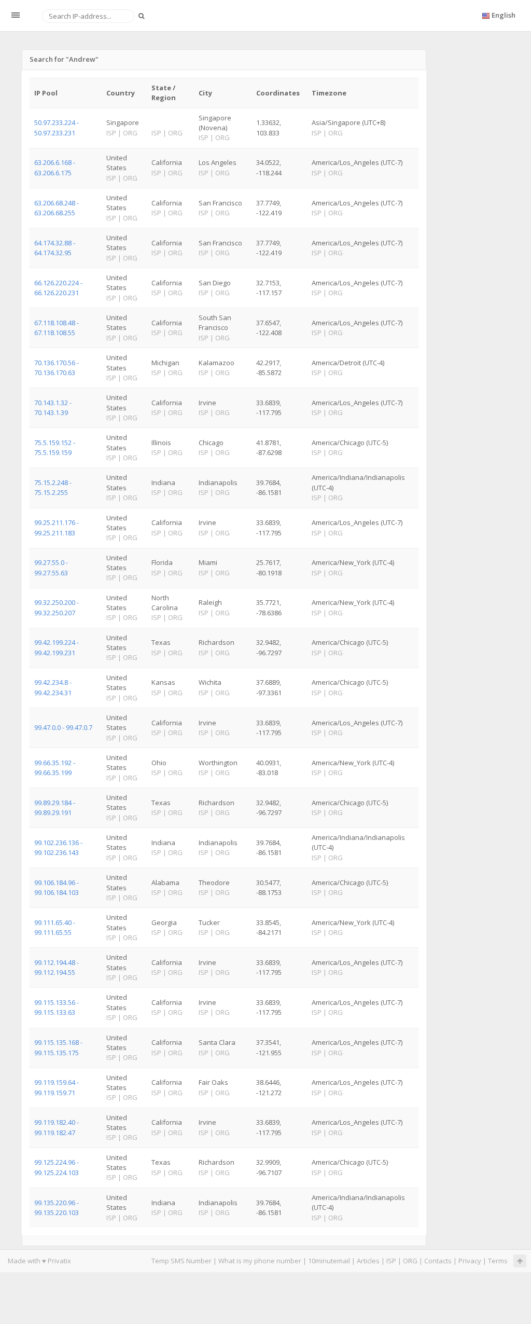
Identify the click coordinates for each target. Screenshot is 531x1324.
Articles (368, 1260)
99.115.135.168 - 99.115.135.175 (58, 1047)
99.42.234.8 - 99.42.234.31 (53, 687)
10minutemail (329, 1260)
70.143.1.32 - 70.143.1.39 (53, 407)
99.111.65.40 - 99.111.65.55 (54, 927)
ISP (391, 1260)
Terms (498, 1260)
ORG (410, 1260)
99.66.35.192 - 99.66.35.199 (54, 767)
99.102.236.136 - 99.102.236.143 (58, 847)
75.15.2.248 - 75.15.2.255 (53, 487)
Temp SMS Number (181, 1260)
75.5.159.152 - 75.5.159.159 (54, 447)
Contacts (438, 1260)
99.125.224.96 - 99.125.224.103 (56, 1167)
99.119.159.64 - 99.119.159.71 (56, 1087)
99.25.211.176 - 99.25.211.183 (56, 527)
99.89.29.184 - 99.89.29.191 (54, 807)
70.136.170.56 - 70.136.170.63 (56, 367)
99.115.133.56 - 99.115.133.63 (56, 1007)
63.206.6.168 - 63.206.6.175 (54, 167)
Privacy (469, 1260)
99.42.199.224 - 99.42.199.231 (56, 647)
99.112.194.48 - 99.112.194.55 (56, 967)
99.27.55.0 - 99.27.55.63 (51, 567)
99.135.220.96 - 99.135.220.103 (56, 1207)
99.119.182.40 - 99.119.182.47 (56, 1127)
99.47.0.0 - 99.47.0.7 (63, 727)
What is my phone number (259, 1260)
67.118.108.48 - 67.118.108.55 (56, 327)
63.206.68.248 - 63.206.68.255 (56, 207)
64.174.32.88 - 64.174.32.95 (54, 247)
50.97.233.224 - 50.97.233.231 (56, 127)
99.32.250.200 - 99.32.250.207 (56, 607)
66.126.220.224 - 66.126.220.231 (58, 287)
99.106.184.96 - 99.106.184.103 (56, 887)
